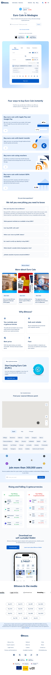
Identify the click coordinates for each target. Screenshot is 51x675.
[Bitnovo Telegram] (37, 655)
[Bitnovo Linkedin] (25, 655)
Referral (28, 642)
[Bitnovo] (5, 2)
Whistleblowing (43, 650)
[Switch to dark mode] (43, 2)
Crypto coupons (10, 644)
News (42, 644)
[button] (45, 2)
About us (28, 644)
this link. (27, 627)
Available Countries (27, 650)
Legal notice (11, 647)
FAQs (42, 642)
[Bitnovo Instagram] (14, 655)
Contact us (42, 647)
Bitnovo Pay (11, 642)
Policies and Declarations (10, 650)
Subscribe (41, 477)
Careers (28, 647)
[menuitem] (15, 2)
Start (38, 24)
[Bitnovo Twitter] (19, 655)
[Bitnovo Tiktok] (31, 655)
